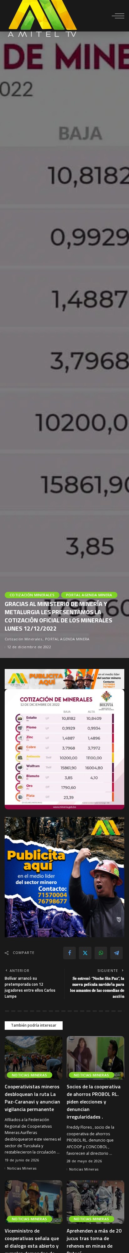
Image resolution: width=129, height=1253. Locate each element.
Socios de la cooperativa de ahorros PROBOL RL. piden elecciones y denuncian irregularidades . (94, 1101)
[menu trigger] (118, 15)
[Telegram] (116, 953)
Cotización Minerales (32, 594)
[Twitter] (85, 953)
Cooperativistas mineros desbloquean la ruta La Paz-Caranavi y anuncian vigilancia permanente (32, 1098)
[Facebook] (69, 953)
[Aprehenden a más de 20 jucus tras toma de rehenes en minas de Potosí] (95, 1202)
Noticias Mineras (29, 1075)
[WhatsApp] (101, 953)
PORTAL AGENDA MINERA (89, 594)
